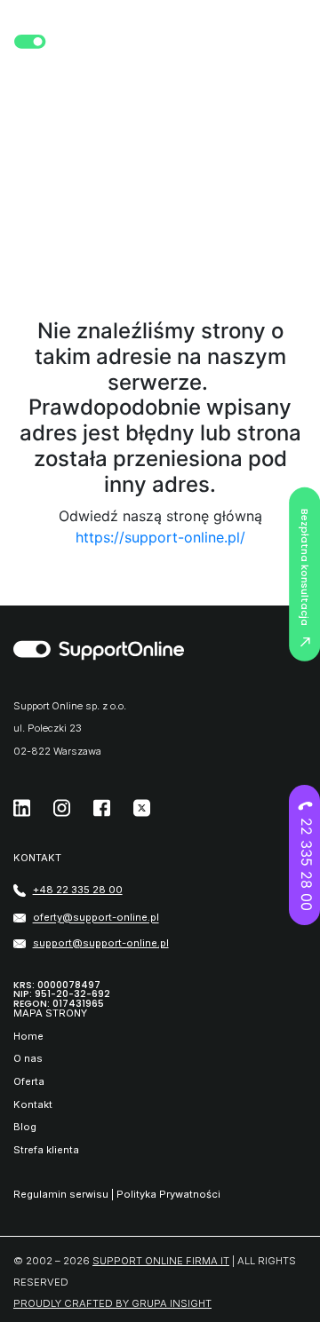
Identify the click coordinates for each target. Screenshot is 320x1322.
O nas (28, 1059)
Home (28, 1036)
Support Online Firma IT (160, 1261)
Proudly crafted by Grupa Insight (112, 1303)
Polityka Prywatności (168, 1194)
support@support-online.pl (101, 943)
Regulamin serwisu (60, 1194)
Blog (24, 1127)
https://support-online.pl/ (160, 537)
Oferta (28, 1082)
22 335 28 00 (307, 864)
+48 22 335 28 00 (78, 889)
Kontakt (32, 1105)
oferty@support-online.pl (96, 918)
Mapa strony (50, 1013)
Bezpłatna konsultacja (305, 566)
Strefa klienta (46, 1150)
